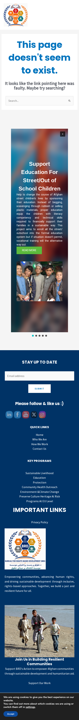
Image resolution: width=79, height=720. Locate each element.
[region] (39, 233)
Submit (39, 388)
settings (30, 707)
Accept (10, 713)
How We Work (39, 444)
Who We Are (39, 439)
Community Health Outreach (39, 487)
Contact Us (39, 448)
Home (39, 435)
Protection (39, 482)
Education (39, 477)
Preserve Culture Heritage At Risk (39, 496)
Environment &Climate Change (39, 492)
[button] (62, 134)
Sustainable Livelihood (39, 473)
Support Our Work (39, 683)
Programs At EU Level (39, 501)
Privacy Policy (39, 522)
